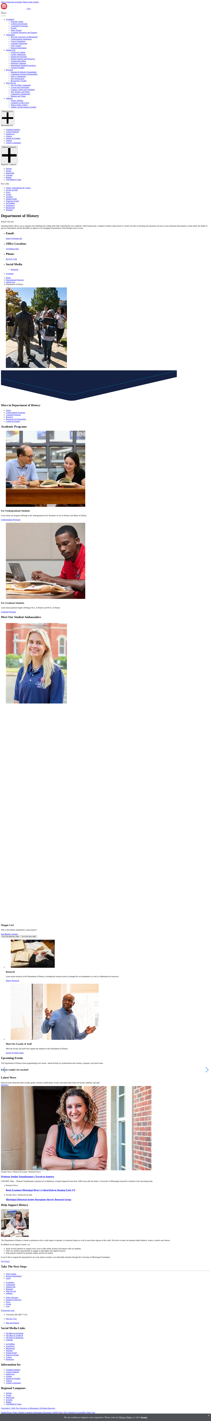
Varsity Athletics (17, 101)
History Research (12, 981)
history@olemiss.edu (14, 238)
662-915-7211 (11, 1319)
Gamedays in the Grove (20, 103)
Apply (8, 1278)
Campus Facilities (17, 68)
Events (8, 194)
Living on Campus (18, 52)
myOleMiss (10, 203)
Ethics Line (90, 1412)
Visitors (9, 141)
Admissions (10, 35)
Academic (10, 274)
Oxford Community (13, 143)
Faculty (13, 28)
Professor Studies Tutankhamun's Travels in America (27, 1176)
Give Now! (5, 1261)
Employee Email (12, 201)
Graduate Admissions (19, 43)
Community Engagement (20, 94)
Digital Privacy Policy (9, 1412)
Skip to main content (31, 2)
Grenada (9, 175)
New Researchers (17, 79)
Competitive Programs (19, 26)
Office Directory (12, 1297)
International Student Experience (23, 65)
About (8, 410)
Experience (10, 205)
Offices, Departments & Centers (18, 188)
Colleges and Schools (19, 24)
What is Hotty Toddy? (19, 105)
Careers (9, 1357)
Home (8, 278)
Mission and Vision (18, 96)
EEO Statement (70, 1412)
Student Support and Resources (23, 59)
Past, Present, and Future (20, 92)
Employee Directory (13, 1300)
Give (29, 9)
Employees (10, 134)
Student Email (11, 199)
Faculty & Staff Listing (15, 1053)
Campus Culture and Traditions (23, 90)
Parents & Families (13, 138)
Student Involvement (19, 57)
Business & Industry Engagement (24, 72)
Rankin (8, 177)
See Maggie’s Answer (9, 934)
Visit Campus (16, 46)
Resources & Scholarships (16, 419)
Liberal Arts (10, 282)
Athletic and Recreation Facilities (23, 107)
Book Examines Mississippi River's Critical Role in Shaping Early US (40, 1190)
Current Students (12, 132)
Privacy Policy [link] (125, 1417)
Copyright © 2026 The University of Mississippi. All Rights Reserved (28, 1408)
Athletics (9, 98)
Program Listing (17, 21)
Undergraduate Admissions (21, 39)
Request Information (18, 48)
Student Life (10, 50)
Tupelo (8, 171)
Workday (9, 210)
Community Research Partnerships (24, 74)
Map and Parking (12, 1323)
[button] (2, 11)
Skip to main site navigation (11, 2)
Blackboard (10, 208)
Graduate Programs (13, 415)
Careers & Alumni (13, 421)
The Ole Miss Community (21, 85)
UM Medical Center (13, 180)
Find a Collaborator (18, 76)
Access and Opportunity (20, 87)
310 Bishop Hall (12, 249)
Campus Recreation (18, 61)
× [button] (209, 1415)
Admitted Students (13, 130)
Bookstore (10, 1359)
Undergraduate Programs (15, 413)
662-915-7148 (11, 259)
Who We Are (11, 83)
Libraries (9, 197)
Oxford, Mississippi (18, 54)
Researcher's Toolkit (18, 81)
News (8, 192)
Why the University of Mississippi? (24, 37)
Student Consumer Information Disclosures (35, 1412)
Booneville (10, 173)
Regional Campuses (18, 63)
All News (4, 1085)
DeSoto (9, 169)
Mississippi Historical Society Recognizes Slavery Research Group (38, 1199)
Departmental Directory (15, 280)
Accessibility (81, 1412)
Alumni (9, 136)
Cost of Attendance (18, 41)
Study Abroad (16, 30)
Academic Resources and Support (24, 32)
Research (9, 70)
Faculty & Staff (12, 190)
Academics (10, 19)
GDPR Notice (57, 1412)
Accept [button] (144, 1417)
